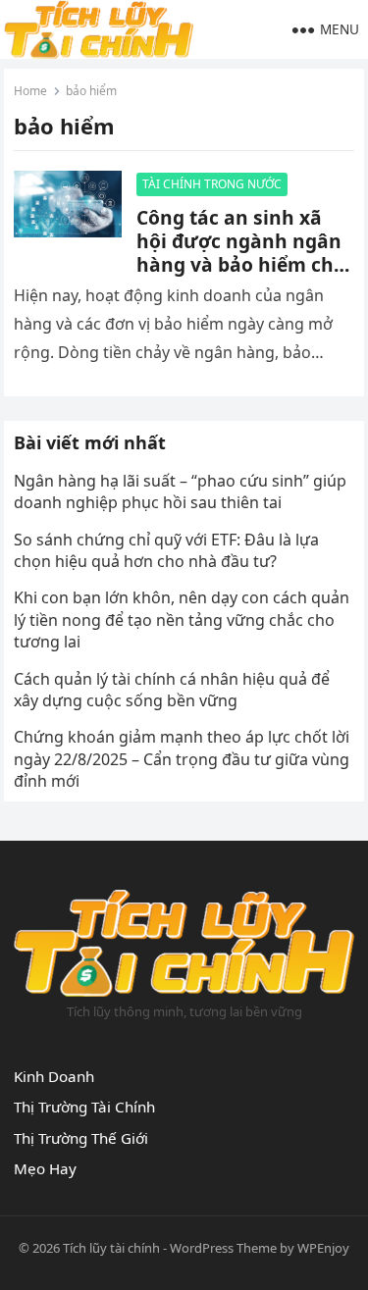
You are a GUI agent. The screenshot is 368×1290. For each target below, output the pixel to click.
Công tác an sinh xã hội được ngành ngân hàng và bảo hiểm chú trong (241, 252)
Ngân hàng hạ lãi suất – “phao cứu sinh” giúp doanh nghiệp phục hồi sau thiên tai (180, 491)
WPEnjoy (323, 1248)
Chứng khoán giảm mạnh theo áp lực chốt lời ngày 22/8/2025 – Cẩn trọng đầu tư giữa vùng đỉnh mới (181, 759)
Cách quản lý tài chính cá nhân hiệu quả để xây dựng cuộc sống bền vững (172, 689)
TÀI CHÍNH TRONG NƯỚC (212, 184)
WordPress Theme (223, 1248)
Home (30, 90)
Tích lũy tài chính (111, 1248)
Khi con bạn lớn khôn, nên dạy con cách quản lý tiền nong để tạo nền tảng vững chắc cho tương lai (181, 619)
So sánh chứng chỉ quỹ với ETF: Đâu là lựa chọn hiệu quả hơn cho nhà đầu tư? (166, 550)
